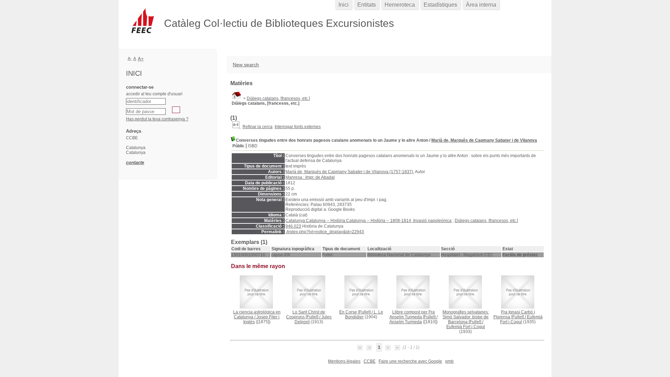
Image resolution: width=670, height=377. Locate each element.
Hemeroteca (400, 5)
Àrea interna (481, 5)
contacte (135, 162)
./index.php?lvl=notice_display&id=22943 (324, 231)
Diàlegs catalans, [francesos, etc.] (278, 98)
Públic (238, 145)
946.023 (293, 226)
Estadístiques (440, 5)
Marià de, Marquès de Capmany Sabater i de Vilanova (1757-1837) (349, 171)
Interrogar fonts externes (298, 126)
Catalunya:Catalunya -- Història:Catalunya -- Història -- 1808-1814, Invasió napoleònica (368, 220)
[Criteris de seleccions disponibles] (236, 126)
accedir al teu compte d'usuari (154, 93)
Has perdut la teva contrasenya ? (157, 119)
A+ (141, 58)
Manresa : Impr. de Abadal (310, 177)
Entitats (366, 5)
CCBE (369, 361)
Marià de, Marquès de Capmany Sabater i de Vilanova (484, 140)
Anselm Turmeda (405, 321)
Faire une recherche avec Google (410, 361)
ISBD (253, 145)
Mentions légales (344, 361)
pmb (449, 361)
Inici (343, 5)
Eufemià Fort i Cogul (465, 326)
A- (130, 58)
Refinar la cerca (258, 126)
